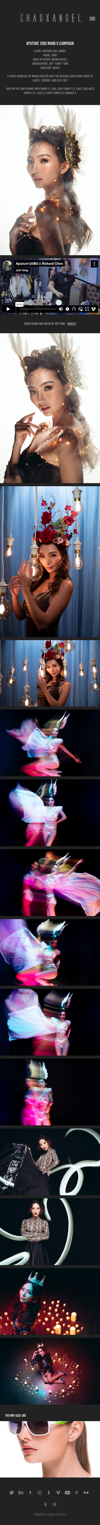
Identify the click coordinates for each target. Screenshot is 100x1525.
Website (71, 324)
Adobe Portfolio (57, 1514)
